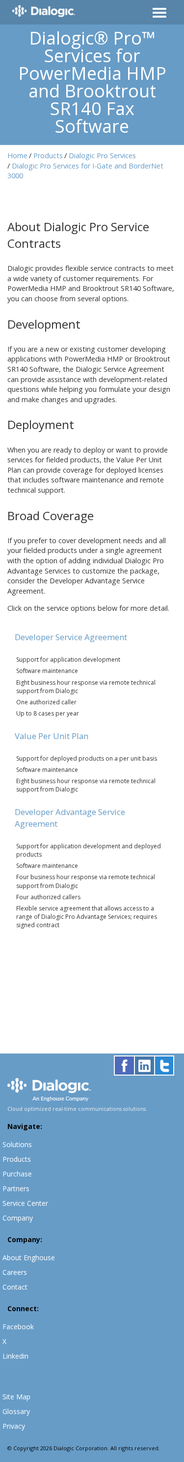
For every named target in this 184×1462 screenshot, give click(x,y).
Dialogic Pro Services (102, 155)
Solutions (17, 1144)
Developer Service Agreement (71, 637)
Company (17, 1217)
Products (48, 155)
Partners (15, 1188)
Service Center (25, 1203)
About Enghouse (28, 1257)
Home (17, 155)
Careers (14, 1272)
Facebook (18, 1326)
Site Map (16, 1396)
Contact (14, 1287)
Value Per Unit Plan (51, 736)
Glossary (16, 1411)
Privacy (13, 1426)
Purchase (17, 1173)
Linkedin (15, 1356)
